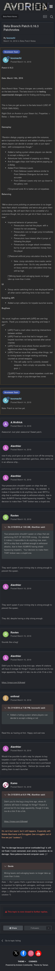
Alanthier (16, 446)
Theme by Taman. (41, 965)
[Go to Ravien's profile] (6, 517)
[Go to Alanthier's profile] (6, 448)
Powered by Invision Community (19, 965)
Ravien (15, 515)
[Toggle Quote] (5, 527)
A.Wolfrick (16, 422)
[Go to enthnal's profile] (6, 698)
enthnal (15, 696)
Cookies (33, 961)
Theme (21, 961)
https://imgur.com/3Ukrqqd (13, 682)
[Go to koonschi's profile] (6, 60)
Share (14, 928)
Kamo (14, 783)
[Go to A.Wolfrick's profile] (6, 424)
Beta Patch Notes (28, 40)
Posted (21, 61)
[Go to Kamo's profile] (6, 785)
